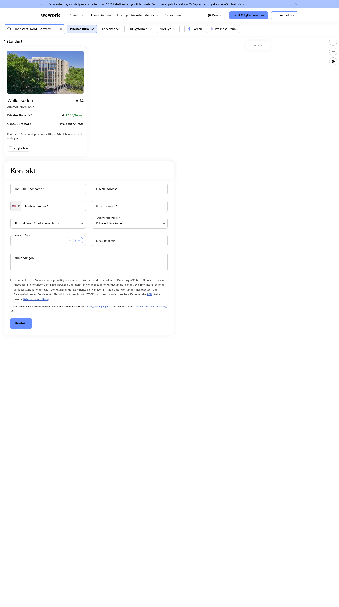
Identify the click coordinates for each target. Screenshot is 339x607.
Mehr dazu (237, 4)
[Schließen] (296, 4)
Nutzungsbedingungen (96, 307)
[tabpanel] (89, 97)
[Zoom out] (333, 51)
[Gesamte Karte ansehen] (333, 61)
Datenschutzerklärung (36, 299)
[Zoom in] (333, 42)
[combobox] (16, 206)
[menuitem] (77, 15)
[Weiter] (46, 4)
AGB (149, 294)
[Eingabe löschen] (61, 29)
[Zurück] (42, 4)
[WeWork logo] (50, 15)
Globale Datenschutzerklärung (151, 307)
